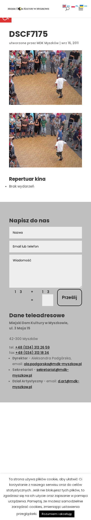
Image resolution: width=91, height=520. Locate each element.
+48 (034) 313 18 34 (32, 352)
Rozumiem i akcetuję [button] (57, 514)
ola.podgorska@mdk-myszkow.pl (53, 364)
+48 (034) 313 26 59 (32, 347)
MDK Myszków (48, 43)
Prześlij (69, 297)
